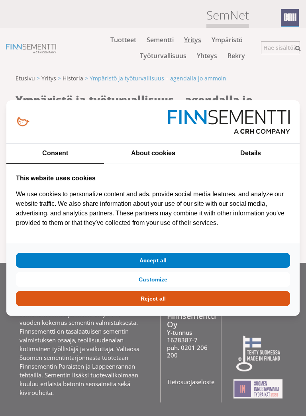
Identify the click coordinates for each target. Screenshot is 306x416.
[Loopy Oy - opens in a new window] (23, 122)
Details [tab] (250, 153)
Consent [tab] (55, 153)
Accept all (153, 260)
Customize (153, 279)
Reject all (153, 298)
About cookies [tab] (153, 153)
